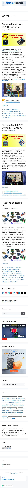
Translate (9, 448)
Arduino (9, 246)
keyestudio (8, 407)
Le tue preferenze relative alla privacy (14, 477)
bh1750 (8, 273)
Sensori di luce (7, 109)
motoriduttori (16, 408)
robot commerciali (12, 412)
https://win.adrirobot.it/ (8, 302)
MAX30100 (5, 279)
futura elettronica (13, 113)
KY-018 (16, 277)
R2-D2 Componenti (13, 410)
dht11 (8, 402)
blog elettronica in (8, 400)
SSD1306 (24, 416)
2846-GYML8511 (8, 193)
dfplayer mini (4, 402)
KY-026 (21, 277)
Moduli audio (11, 408)
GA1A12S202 (11, 275)
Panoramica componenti (14, 267)
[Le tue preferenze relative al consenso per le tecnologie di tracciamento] (7, 485)
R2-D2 (8, 410)
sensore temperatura (11, 413)
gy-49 (6, 277)
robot (7, 412)
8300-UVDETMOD (8, 111)
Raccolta (4, 269)
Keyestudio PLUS (14, 407)
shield (9, 416)
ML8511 (14, 115)
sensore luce (16, 195)
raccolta (21, 279)
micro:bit (6, 408)
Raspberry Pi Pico (20, 410)
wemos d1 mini (6, 418)
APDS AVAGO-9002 (9, 271)
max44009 (11, 279)
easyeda (16, 402)
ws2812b (13, 418)
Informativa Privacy (6, 464)
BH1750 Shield (15, 273)
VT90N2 (15, 281)
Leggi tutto (5, 105)
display (11, 402)
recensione (4, 412)
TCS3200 (4, 281)
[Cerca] (23, 313)
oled (3, 410)
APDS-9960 (18, 271)
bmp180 (18, 400)
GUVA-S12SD (18, 275)
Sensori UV (15, 109)
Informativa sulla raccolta (8, 479)
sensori (4, 416)
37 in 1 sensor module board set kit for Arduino (9, 396)
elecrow (21, 402)
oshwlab (19, 115)
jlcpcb (3, 407)
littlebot (3, 408)
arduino (16, 111)
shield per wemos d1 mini (16, 416)
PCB (5, 410)
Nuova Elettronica (22, 408)
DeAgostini (22, 400)
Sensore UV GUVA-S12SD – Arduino (12, 25)
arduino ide (11, 398)
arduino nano (16, 398)
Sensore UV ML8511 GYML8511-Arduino (12, 126)
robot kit (18, 412)
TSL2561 (10, 281)
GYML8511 (8, 115)
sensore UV (8, 117)
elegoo (3, 405)
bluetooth (14, 400)
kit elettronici (20, 407)
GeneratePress (14, 473)
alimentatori (20, 396)
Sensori (9, 269)
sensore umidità (19, 413)
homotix (21, 405)
